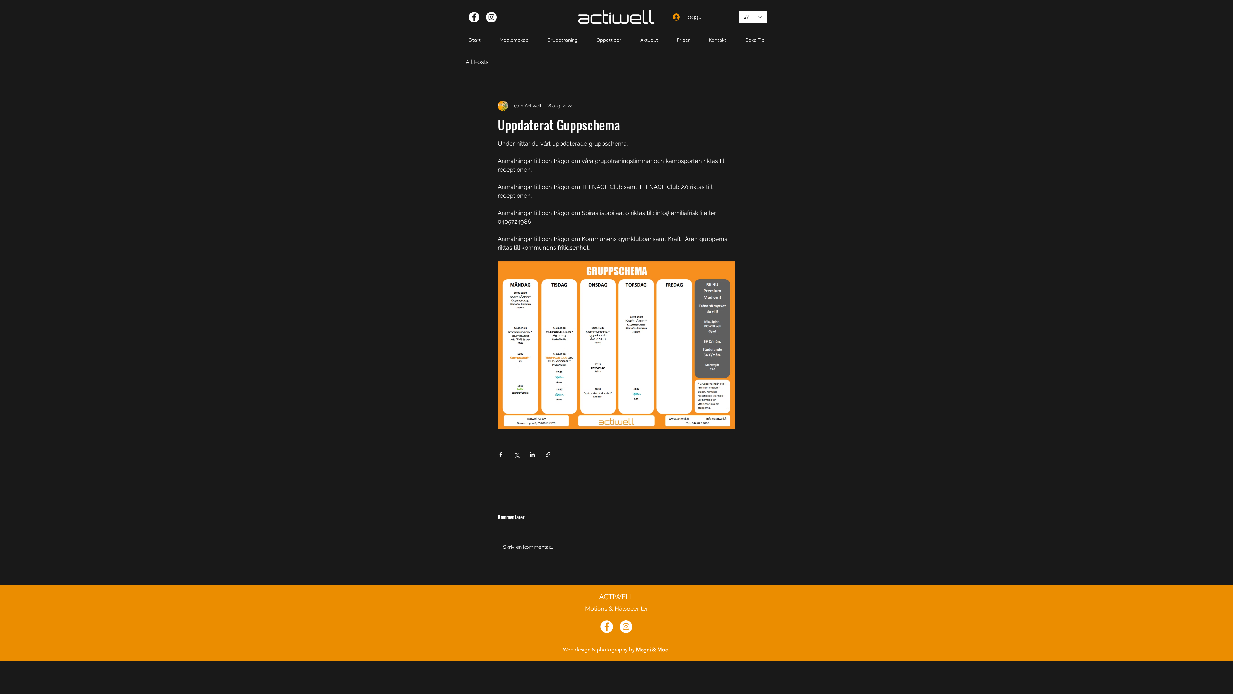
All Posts (477, 61)
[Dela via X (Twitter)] (516, 454)
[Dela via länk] (548, 454)
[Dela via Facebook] (501, 454)
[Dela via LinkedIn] (532, 454)
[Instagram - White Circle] (491, 17)
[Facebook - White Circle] (474, 17)
